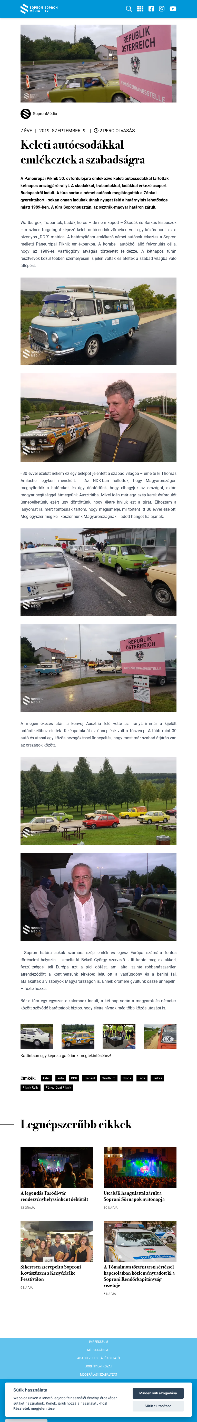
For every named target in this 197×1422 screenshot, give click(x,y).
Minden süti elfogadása (158, 1393)
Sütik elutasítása (158, 1406)
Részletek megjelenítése (34, 1408)
